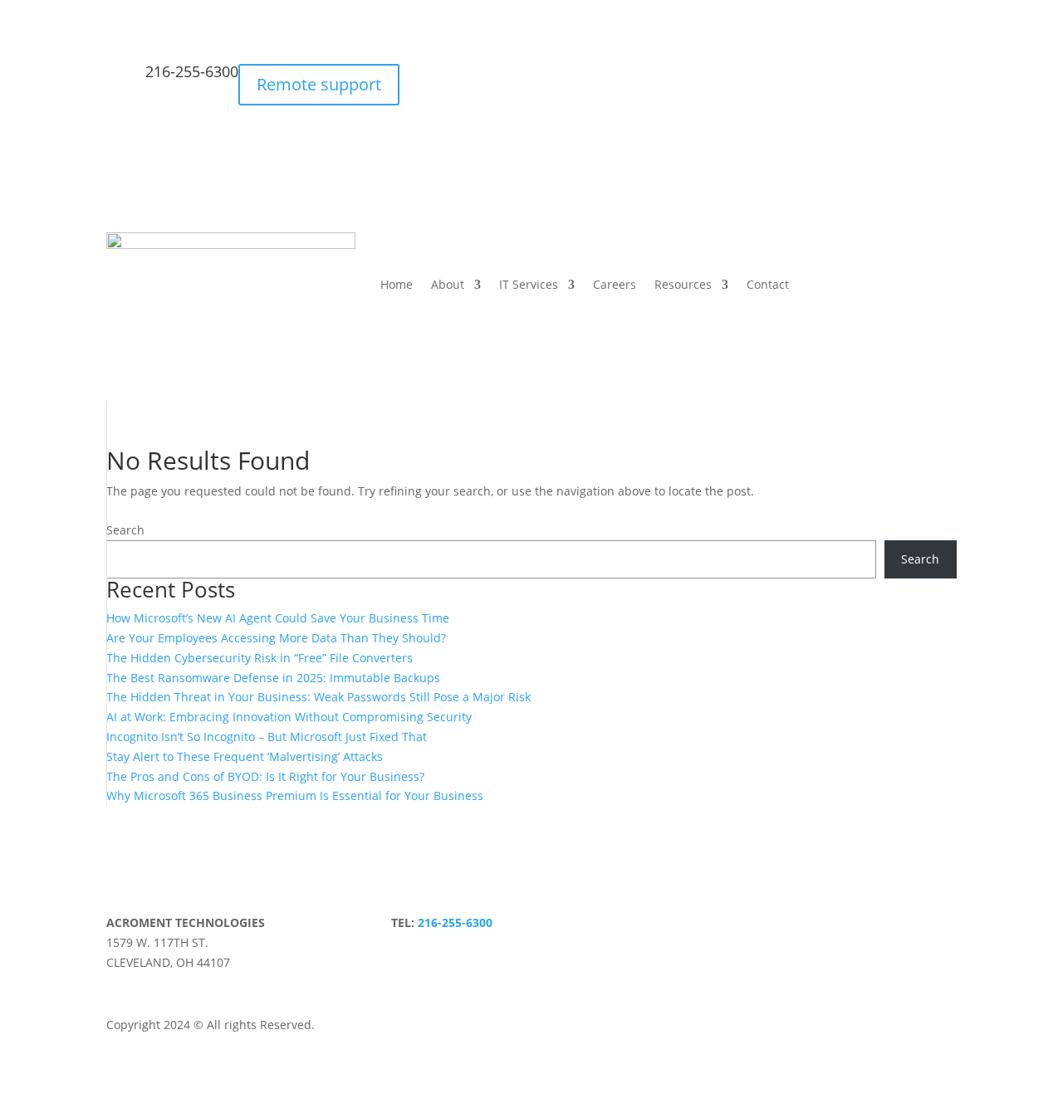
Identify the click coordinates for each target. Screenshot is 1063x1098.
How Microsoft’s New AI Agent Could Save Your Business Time (277, 618)
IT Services (528, 284)
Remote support (319, 84)
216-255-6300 (191, 71)
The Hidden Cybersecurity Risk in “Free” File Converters (259, 658)
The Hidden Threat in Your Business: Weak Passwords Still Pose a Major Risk (318, 697)
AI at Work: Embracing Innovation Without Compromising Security (289, 717)
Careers (614, 284)
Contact (768, 284)
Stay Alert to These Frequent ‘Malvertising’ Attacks (244, 756)
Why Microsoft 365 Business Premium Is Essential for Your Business (294, 795)
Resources (683, 284)
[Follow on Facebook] (278, 926)
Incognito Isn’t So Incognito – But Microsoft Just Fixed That (266, 736)
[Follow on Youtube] (378, 926)
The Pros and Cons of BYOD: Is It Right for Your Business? (265, 776)
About (447, 284)
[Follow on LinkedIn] (344, 926)
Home (396, 284)
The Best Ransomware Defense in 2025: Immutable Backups (273, 678)
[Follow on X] (311, 926)
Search (125, 530)
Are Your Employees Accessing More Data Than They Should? (276, 638)
